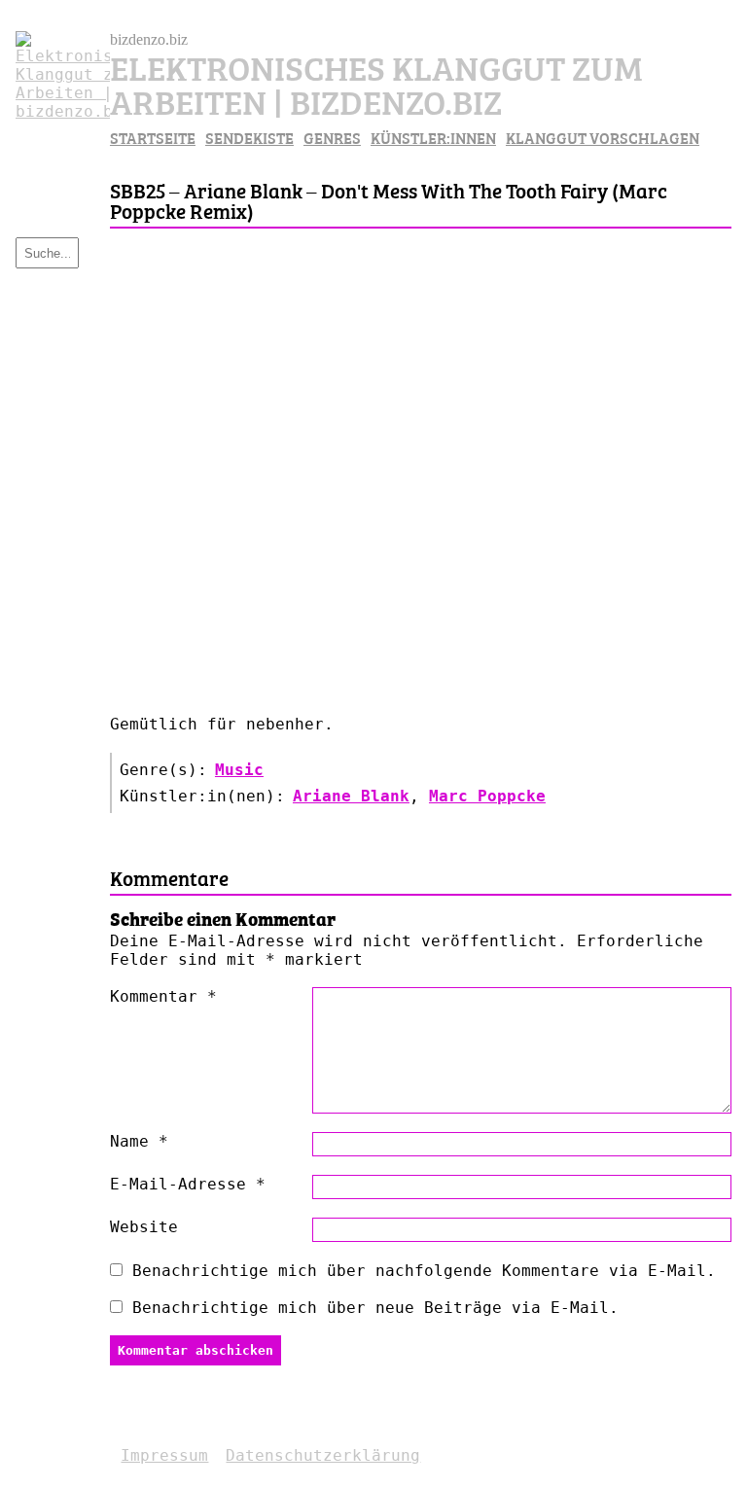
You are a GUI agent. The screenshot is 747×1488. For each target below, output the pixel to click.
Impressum (164, 1455)
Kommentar (163, 996)
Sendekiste (249, 137)
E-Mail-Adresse (188, 1184)
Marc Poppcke (487, 796)
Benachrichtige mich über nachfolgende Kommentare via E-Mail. (424, 1270)
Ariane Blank (351, 796)
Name (139, 1141)
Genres (332, 137)
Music (239, 770)
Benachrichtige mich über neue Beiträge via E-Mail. (375, 1307)
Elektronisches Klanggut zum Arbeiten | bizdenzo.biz (376, 82)
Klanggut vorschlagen (602, 137)
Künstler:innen (433, 137)
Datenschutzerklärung (323, 1455)
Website (144, 1227)
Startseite (153, 137)
